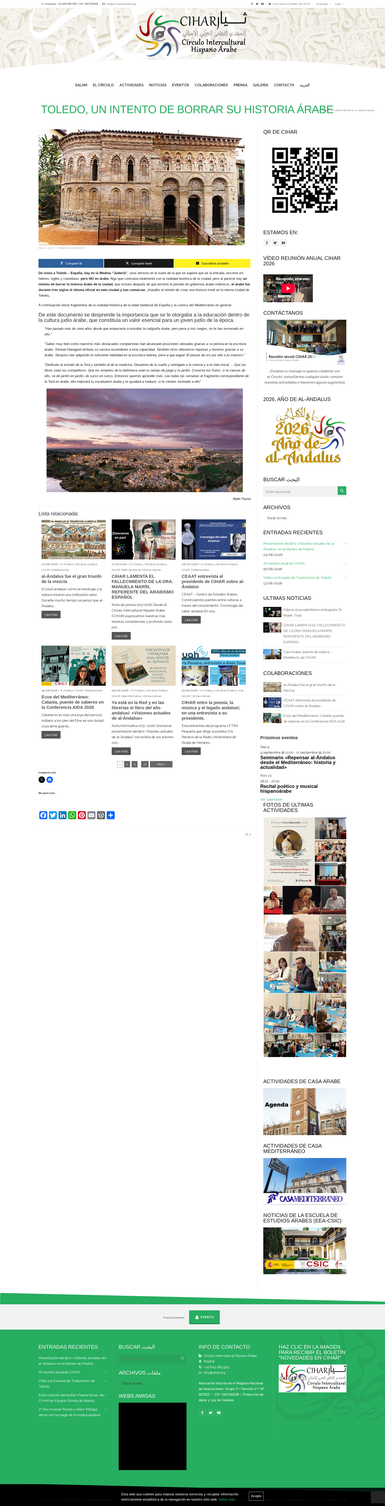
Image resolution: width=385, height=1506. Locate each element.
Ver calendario (271, 799)
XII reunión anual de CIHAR (284, 563)
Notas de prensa (131, 569)
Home (313, 110)
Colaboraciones (60, 569)
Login (338, 3)
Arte (240, 690)
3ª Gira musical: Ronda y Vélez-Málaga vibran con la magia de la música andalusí (69, 1412)
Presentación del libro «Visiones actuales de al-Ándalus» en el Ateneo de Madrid (299, 546)
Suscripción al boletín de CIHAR (291, 3)
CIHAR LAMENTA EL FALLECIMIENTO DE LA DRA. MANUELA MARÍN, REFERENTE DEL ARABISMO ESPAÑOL (143, 587)
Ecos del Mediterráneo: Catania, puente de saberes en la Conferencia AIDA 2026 (73, 702)
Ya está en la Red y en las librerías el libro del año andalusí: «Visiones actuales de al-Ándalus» (141, 710)
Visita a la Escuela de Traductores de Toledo (297, 578)
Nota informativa (131, 696)
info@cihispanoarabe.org (121, 3)
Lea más (51, 615)
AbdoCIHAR (78, 247)
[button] (288, 851)
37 (144, 764)
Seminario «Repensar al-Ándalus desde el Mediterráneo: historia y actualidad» (297, 762)
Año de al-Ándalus (86, 564)
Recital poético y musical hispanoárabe (289, 789)
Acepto (256, 1496)
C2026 (46, 569)
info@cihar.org (214, 1373)
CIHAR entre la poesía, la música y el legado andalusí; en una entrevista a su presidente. (211, 710)
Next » (161, 764)
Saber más (227, 1499)
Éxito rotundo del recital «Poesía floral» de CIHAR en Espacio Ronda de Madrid (71, 1398)
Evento (207, 1317)
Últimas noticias (151, 569)
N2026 (116, 569)
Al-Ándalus (67, 564)
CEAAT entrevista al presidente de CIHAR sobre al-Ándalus (213, 581)
